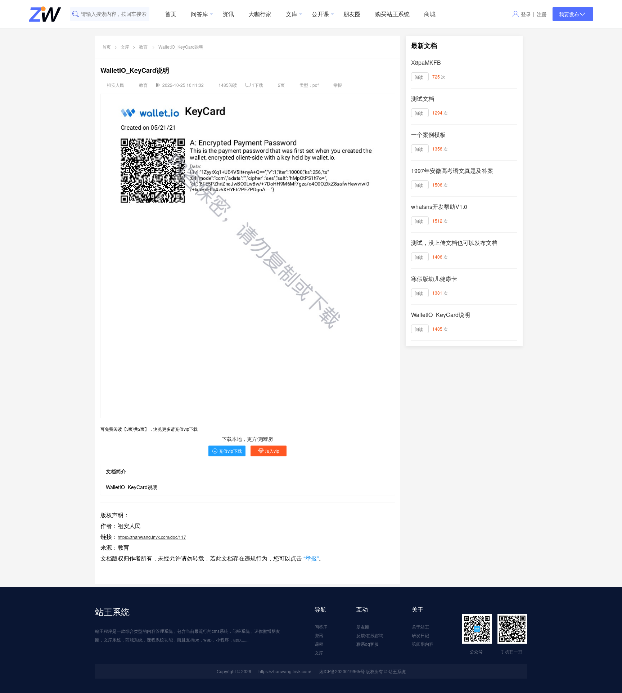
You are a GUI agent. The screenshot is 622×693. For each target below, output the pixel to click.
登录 (526, 14)
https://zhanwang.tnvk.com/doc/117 (152, 537)
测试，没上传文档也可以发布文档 (454, 242)
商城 (430, 14)
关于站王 (420, 626)
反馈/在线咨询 (369, 635)
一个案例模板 (428, 134)
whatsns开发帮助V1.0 (439, 206)
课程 (319, 644)
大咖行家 (259, 14)
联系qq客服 (367, 644)
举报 (337, 85)
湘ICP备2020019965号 (342, 671)
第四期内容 (422, 644)
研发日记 (420, 635)
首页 (170, 14)
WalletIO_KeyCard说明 (440, 314)
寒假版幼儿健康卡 (434, 278)
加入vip (272, 451)
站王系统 (112, 611)
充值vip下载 (230, 451)
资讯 (228, 14)
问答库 (199, 14)
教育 (143, 47)
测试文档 (422, 98)
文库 (291, 14)
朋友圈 (352, 14)
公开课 (320, 14)
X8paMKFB (426, 62)
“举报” (310, 558)
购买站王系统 (392, 14)
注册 (542, 14)
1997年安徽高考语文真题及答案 (452, 170)
